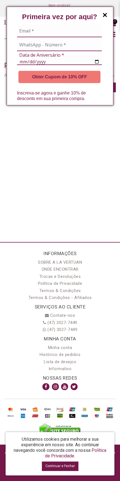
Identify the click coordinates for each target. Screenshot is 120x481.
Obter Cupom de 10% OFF (59, 76)
